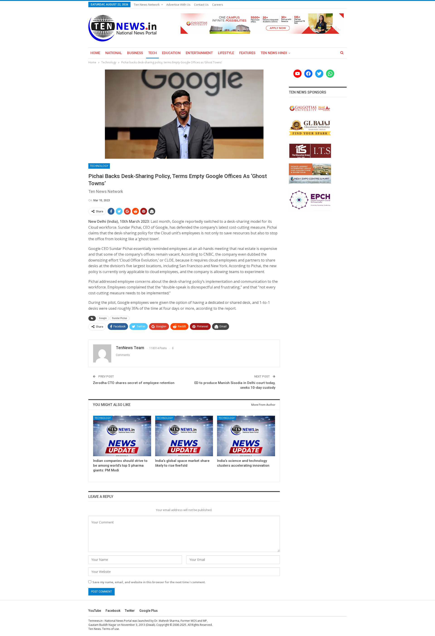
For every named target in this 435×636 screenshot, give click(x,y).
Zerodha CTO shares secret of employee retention (133, 383)
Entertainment (199, 53)
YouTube (94, 610)
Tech (152, 53)
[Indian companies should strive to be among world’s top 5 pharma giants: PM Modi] (122, 436)
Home (95, 53)
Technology (99, 166)
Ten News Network (147, 4)
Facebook (113, 610)
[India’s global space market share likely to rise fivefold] (184, 436)
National (113, 53)
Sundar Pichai (119, 318)
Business (135, 53)
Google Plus (148, 610)
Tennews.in (95, 621)
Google (103, 318)
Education (171, 53)
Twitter (130, 610)
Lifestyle (226, 53)
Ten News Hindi (274, 53)
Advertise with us (178, 4)
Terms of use (110, 629)
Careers (217, 4)
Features (247, 53)
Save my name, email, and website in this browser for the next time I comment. (148, 582)
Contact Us (201, 4)
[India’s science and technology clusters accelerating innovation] (246, 436)
